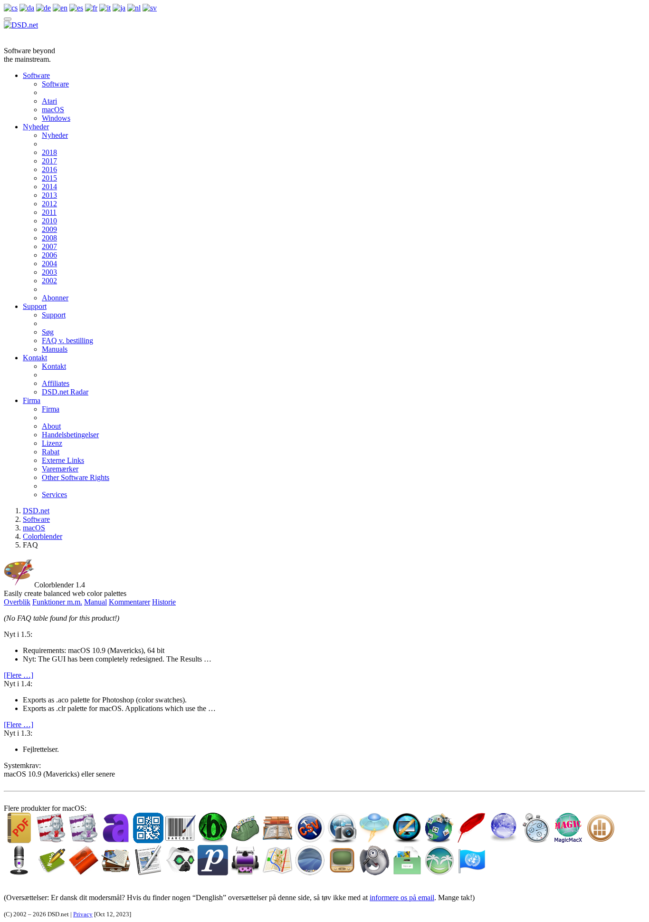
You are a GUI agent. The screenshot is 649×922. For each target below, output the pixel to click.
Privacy (83, 914)
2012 (49, 204)
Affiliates (55, 383)
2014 (49, 186)
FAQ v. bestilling (67, 340)
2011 (49, 212)
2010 (49, 221)
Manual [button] (95, 602)
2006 (49, 255)
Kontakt (35, 358)
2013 (49, 195)
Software (36, 75)
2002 (49, 281)
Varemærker (60, 469)
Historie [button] (164, 602)
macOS (53, 110)
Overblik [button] (17, 602)
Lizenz (52, 443)
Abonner (55, 298)
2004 (49, 263)
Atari (49, 101)
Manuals (54, 349)
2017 (49, 161)
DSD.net (36, 511)
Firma (31, 400)
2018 (49, 152)
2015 (49, 178)
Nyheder (36, 127)
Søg (48, 332)
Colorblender (42, 536)
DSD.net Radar (65, 392)
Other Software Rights (75, 477)
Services (54, 494)
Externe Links (63, 460)
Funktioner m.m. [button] (57, 602)
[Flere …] (18, 675)
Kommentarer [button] (129, 602)
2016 (49, 169)
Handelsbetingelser (70, 435)
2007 (49, 246)
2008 (49, 238)
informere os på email (402, 897)
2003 (49, 272)
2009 (49, 229)
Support (35, 306)
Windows (56, 118)
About (51, 426)
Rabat (50, 452)
